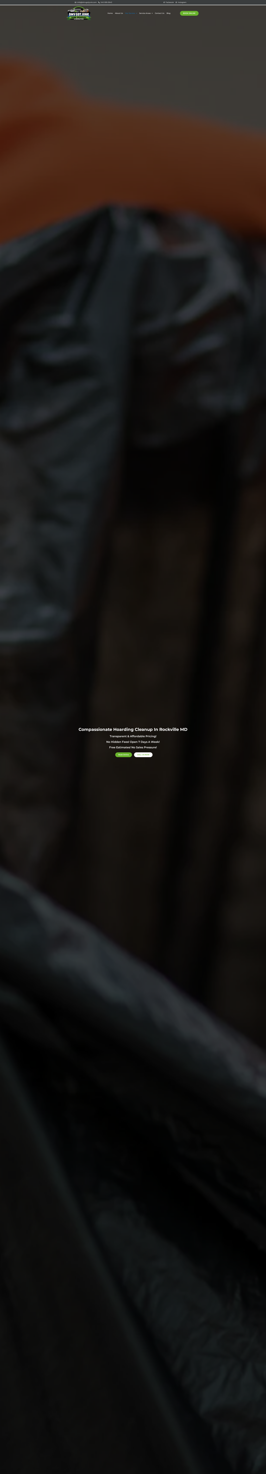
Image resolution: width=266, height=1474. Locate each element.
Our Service (130, 13)
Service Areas (145, 13)
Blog (168, 13)
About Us (119, 13)
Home (110, 13)
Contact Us (159, 13)
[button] (131, 13)
